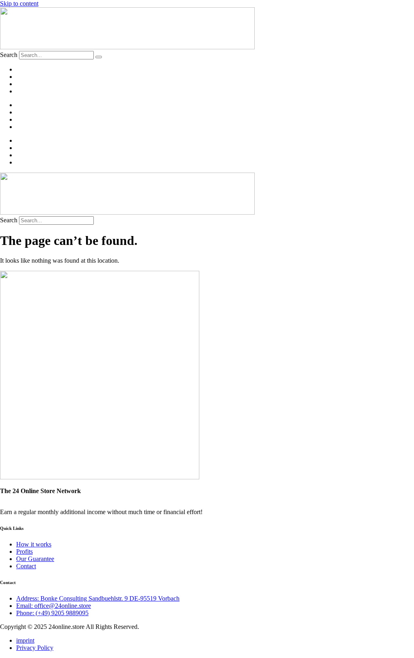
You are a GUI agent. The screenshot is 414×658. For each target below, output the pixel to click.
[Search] (98, 57)
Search (8, 54)
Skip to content (19, 3)
